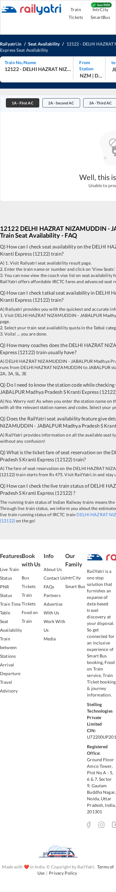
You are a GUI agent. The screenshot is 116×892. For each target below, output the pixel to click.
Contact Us (54, 578)
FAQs (49, 586)
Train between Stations (8, 647)
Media (50, 638)
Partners (52, 595)
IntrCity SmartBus (100, 13)
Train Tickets (76, 13)
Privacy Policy (63, 873)
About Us (53, 569)
